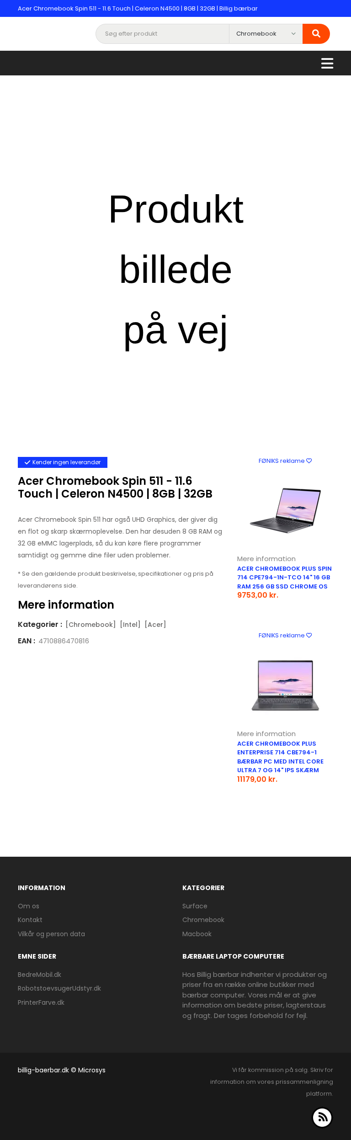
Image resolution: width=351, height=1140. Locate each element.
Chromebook (203, 919)
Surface (194, 906)
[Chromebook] (90, 624)
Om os (28, 906)
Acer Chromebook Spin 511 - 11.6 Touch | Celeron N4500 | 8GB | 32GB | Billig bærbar (138, 8)
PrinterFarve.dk (41, 1002)
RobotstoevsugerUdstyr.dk (59, 988)
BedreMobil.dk (39, 974)
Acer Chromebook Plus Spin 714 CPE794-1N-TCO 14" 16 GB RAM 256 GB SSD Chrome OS (284, 577)
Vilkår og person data (51, 934)
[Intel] (130, 624)
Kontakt (30, 919)
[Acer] (155, 624)
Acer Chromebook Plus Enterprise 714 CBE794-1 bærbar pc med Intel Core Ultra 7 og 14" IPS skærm (280, 757)
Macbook (197, 934)
